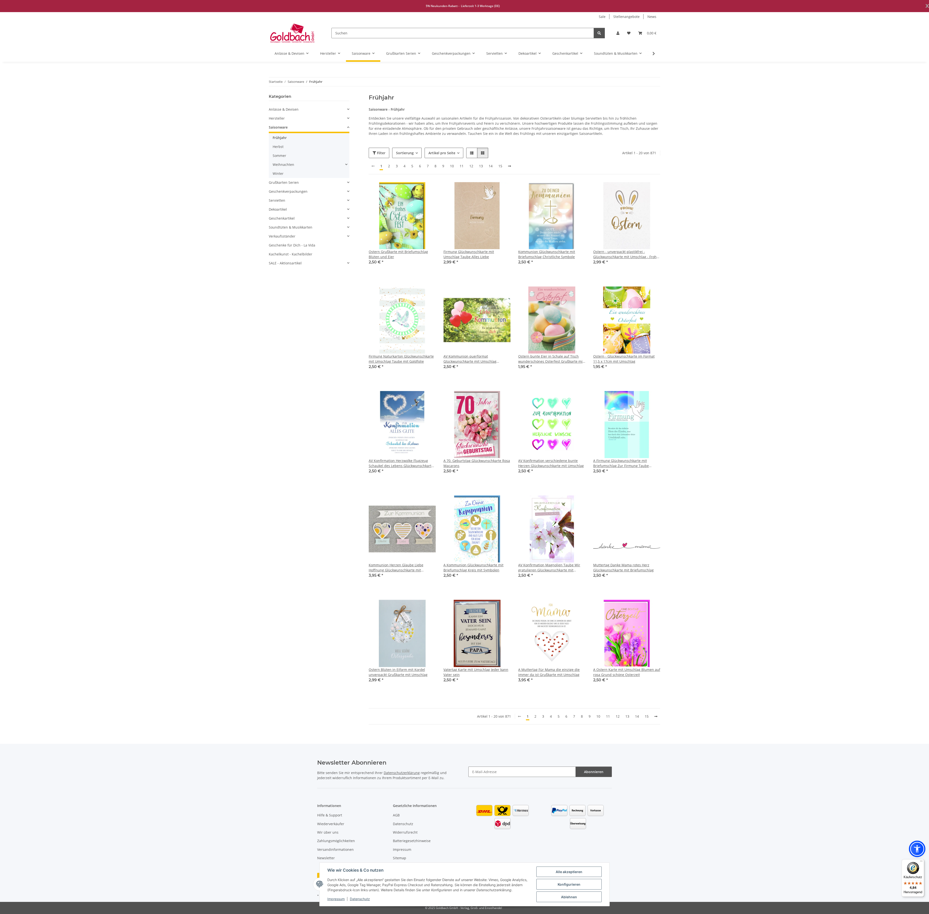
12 (471, 166)
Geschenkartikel (282, 218)
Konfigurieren (569, 884)
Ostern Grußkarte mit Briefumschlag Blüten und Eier (398, 254)
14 (491, 166)
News (651, 16)
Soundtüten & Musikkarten (290, 227)
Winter (278, 173)
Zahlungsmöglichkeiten (336, 840)
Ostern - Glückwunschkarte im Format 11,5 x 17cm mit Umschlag (624, 359)
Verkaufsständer (282, 236)
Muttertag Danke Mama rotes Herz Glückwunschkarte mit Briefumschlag (623, 567)
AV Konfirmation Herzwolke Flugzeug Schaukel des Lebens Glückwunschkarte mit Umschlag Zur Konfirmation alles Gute (401, 463)
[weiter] (509, 166)
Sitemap (399, 858)
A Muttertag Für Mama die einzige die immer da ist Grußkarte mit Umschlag (549, 672)
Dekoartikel (278, 209)
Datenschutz (360, 899)
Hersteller (277, 118)
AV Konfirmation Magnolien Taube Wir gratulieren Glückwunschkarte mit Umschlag (549, 568)
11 (462, 166)
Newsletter (326, 858)
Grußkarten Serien (284, 182)
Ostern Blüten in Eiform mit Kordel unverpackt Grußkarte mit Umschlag (398, 672)
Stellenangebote (626, 16)
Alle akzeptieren (569, 872)
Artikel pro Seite (441, 153)
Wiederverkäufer (330, 824)
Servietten (277, 200)
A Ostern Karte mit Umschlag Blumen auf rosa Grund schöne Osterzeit (626, 672)
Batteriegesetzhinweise (412, 840)
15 (500, 166)
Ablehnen (569, 897)
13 (481, 166)
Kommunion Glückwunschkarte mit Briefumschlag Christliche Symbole (546, 254)
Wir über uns (327, 832)
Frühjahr (280, 137)
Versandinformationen (335, 849)
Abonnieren (593, 771)
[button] (618, 33)
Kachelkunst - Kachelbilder (290, 254)
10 (452, 166)
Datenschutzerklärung (402, 772)
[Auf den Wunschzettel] (427, 190)
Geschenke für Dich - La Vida (292, 245)
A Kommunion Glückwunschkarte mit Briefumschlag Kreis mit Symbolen (473, 567)
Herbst (278, 146)
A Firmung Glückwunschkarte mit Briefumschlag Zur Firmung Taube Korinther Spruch (621, 463)
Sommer (279, 155)
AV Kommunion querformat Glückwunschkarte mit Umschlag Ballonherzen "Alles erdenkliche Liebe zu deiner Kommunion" (476, 359)
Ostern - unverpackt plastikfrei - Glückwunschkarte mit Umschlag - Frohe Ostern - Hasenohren (626, 254)
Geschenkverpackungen (288, 191)
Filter (380, 153)
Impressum (336, 899)
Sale (602, 16)
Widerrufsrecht (405, 832)
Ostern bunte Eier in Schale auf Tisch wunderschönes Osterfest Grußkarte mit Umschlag (551, 359)
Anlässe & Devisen (284, 109)
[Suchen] (599, 33)
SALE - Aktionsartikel (285, 263)
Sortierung (405, 153)
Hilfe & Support (329, 815)
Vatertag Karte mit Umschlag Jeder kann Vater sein (475, 672)
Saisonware (278, 127)
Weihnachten (283, 164)
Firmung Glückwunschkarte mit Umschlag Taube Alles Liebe (468, 254)
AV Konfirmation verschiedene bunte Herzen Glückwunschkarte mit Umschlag (551, 463)
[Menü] (921, 862)
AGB (396, 815)
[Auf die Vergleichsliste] (415, 190)
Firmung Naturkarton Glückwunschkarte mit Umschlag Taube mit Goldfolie (401, 359)
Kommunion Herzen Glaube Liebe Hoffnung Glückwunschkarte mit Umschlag (396, 568)
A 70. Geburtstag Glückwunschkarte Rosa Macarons (476, 463)
